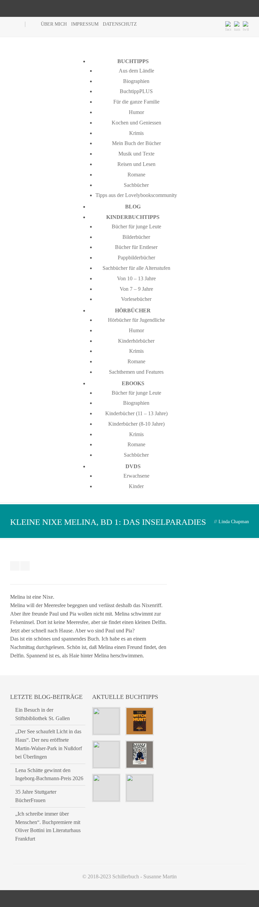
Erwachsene (136, 476)
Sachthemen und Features (136, 372)
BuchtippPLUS (136, 91)
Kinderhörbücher (136, 341)
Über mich (54, 24)
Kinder (136, 486)
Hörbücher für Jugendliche (136, 320)
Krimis (136, 133)
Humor (136, 112)
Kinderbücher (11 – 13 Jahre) (136, 413)
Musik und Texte (136, 154)
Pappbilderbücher (136, 257)
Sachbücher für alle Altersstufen (136, 268)
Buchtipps (133, 61)
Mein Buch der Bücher (136, 143)
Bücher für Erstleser (136, 247)
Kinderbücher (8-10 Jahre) (136, 424)
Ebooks (133, 383)
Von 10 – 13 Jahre (136, 278)
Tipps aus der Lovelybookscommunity (136, 195)
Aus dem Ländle (136, 71)
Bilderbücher (136, 237)
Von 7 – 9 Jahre (136, 289)
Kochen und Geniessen (136, 122)
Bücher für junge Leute (136, 226)
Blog (133, 206)
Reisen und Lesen (136, 164)
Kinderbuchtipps (133, 217)
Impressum (84, 24)
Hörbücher (133, 310)
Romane (136, 174)
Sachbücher (136, 185)
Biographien (136, 81)
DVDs (133, 466)
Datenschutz (120, 24)
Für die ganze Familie (136, 102)
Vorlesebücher (136, 299)
